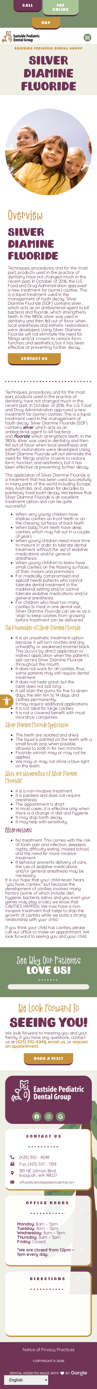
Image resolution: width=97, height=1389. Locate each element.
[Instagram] (48, 1116)
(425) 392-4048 (31, 1041)
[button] (6, 701)
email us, (57, 1041)
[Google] (60, 1116)
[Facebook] (36, 1116)
